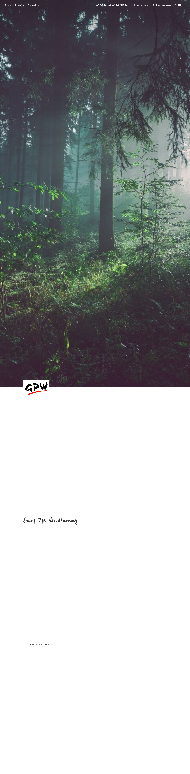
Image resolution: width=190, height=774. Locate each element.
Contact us (33, 4)
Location (19, 4)
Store (8, 4)
